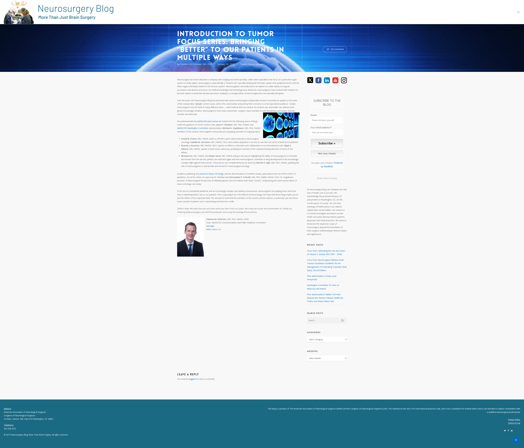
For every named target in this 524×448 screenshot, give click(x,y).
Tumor (243, 64)
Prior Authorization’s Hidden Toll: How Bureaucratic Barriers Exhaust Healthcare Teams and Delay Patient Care (325, 298)
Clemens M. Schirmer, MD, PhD (196, 64)
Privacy (334, 178)
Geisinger (210, 226)
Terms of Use (514, 423)
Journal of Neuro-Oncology (211, 173)
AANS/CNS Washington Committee (192, 128)
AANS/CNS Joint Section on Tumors (213, 121)
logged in (193, 379)
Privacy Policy (514, 419)
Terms (325, 178)
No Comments (337, 49)
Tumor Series (255, 64)
